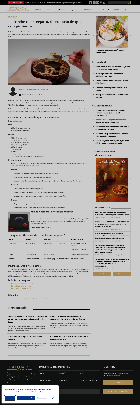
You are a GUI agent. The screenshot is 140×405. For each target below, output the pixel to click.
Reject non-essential (26, 398)
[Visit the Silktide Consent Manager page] (53, 398)
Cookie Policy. (40, 392)
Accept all (10, 398)
